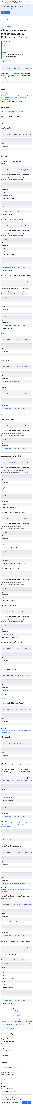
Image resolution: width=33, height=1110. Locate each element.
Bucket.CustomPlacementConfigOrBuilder (12, 111)
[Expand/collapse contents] (10, 41)
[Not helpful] (13, 23)
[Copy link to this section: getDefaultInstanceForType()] (23, 642)
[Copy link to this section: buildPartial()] (11, 360)
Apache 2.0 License (14, 1023)
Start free (5, 13)
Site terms (16, 1097)
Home (2, 18)
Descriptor (5, 149)
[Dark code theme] (27, 66)
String (11, 195)
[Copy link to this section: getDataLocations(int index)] (22, 456)
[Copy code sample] (30, 66)
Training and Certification (7, 1074)
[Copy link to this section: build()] (7, 333)
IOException (5, 840)
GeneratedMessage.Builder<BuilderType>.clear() (14, 415)
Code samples (4, 1069)
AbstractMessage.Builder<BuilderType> (14, 97)
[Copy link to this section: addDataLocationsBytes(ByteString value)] (2, 278)
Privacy (11, 1097)
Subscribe (26, 1102)
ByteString (5, 309)
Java (21, 6)
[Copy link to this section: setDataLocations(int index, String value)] (2, 944)
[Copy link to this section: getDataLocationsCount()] (20, 568)
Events (3, 1084)
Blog (2, 1081)
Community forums (6, 1050)
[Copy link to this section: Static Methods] (15, 123)
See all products (5, 1036)
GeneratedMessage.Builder (8, 99)
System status (4, 1058)
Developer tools (18, 18)
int (3, 488)
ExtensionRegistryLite (8, 803)
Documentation (9, 18)
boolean (4, 758)
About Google (4, 1097)
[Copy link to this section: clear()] (7, 387)
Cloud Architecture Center (7, 1072)
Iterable (4, 195)
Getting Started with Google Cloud (9, 1067)
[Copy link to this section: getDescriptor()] (13, 128)
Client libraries (12, 9)
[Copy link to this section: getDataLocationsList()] (19, 606)
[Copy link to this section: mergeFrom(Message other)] (23, 846)
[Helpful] (11, 23)
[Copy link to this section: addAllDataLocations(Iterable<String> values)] (7, 164)
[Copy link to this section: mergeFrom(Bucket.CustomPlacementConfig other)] (12, 898)
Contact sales (4, 1044)
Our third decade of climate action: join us (12, 1099)
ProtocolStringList (7, 634)
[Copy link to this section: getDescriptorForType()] (19, 669)
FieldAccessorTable (8, 724)
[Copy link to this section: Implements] (12, 107)
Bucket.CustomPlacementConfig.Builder (13, 211)
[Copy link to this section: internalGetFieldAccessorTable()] (25, 703)
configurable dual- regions (17, 73)
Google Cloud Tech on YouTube (8, 1091)
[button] (16, 116)
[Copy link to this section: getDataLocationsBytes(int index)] (26, 512)
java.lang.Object (5, 94)
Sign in (29, 1)
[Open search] (22, 2)
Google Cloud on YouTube (7, 1088)
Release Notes (4, 1055)
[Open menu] (2, 2)
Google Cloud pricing (6, 1039)
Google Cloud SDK (10, 6)
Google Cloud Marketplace (7, 1041)
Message (4, 869)
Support (3, 1053)
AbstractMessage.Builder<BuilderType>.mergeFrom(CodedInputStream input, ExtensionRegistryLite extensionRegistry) (16, 824)
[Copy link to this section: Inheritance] (12, 90)
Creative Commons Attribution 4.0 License (12, 1021)
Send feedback (7, 26)
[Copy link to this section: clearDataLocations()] (17, 419)
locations (19, 77)
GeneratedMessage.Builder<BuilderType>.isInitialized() (16, 765)
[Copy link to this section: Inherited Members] (20, 117)
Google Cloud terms (25, 1097)
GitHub (2, 1064)
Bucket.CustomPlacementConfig (11, 354)
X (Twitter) (3, 1086)
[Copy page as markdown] (26, 37)
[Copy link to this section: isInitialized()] (11, 737)
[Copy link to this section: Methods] (10, 157)
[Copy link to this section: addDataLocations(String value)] (24, 220)
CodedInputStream (7, 797)
